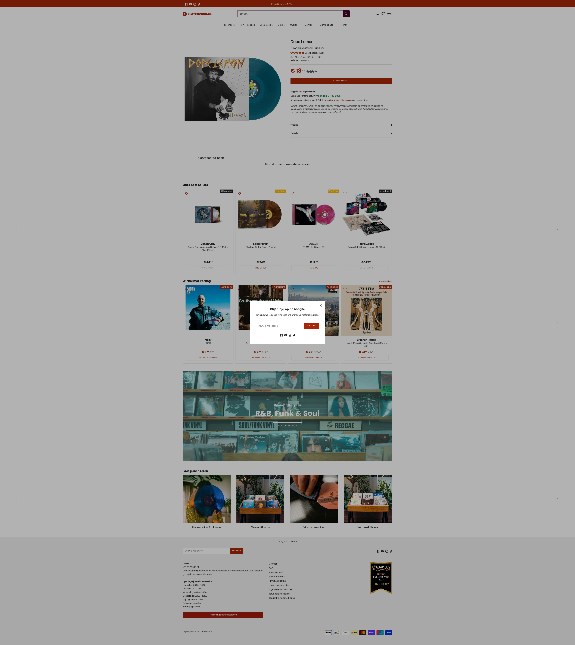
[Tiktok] (294, 335)
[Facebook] (281, 335)
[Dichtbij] (320, 305)
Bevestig (311, 326)
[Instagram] (290, 335)
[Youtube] (285, 335)
